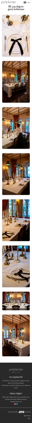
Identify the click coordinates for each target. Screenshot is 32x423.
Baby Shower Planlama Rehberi (16, 383)
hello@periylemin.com (16, 401)
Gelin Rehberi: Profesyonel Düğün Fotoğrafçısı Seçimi (16, 381)
